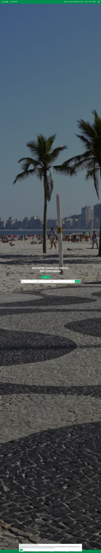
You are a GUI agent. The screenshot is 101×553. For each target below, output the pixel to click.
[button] (17, 1)
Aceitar (21, 549)
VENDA (45, 277)
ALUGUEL (55, 277)
